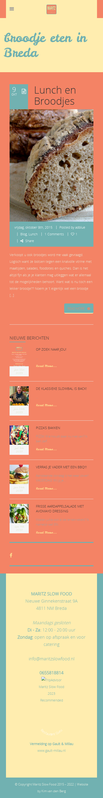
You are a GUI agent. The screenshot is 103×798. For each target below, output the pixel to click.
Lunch (33, 234)
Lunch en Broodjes (55, 95)
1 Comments (54, 234)
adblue (80, 227)
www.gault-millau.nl (51, 750)
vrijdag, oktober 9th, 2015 (33, 227)
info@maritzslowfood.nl (51, 659)
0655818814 (51, 673)
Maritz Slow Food (51, 686)
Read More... (46, 366)
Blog (23, 234)
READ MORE (76, 308)
